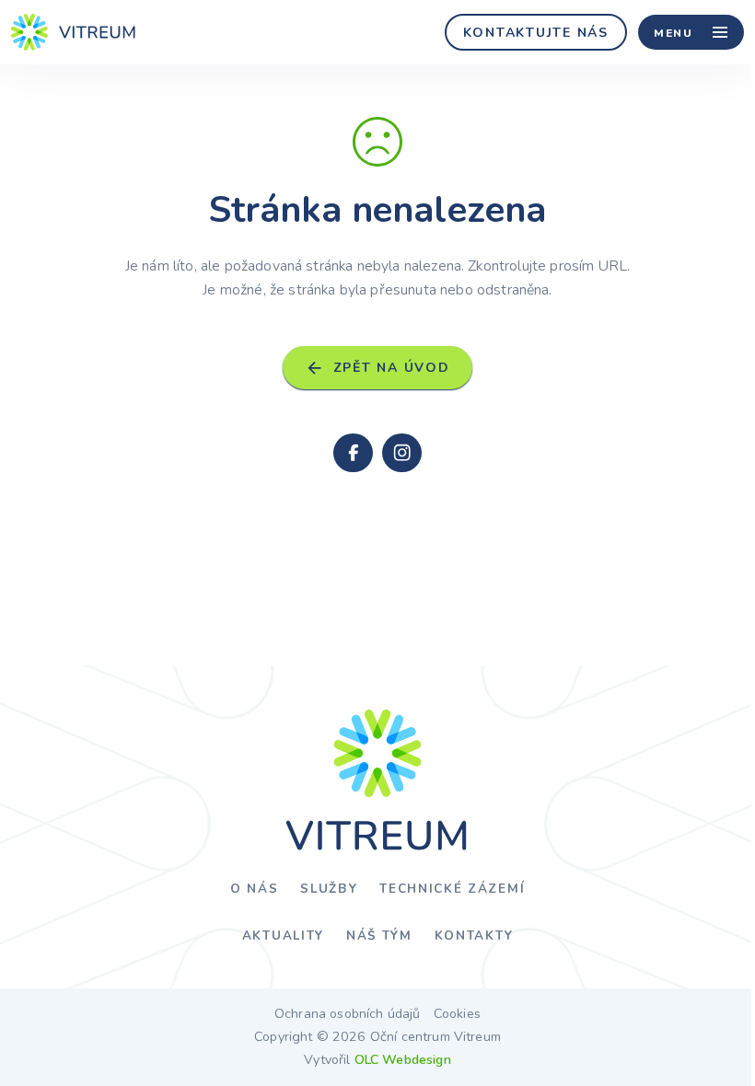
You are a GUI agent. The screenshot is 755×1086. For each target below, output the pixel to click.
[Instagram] (401, 452)
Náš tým (379, 935)
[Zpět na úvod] (73, 32)
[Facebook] (352, 452)
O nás (254, 888)
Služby (328, 888)
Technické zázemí (452, 888)
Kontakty (474, 935)
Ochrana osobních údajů (347, 1013)
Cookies (457, 1013)
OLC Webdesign (402, 1060)
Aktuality (283, 935)
